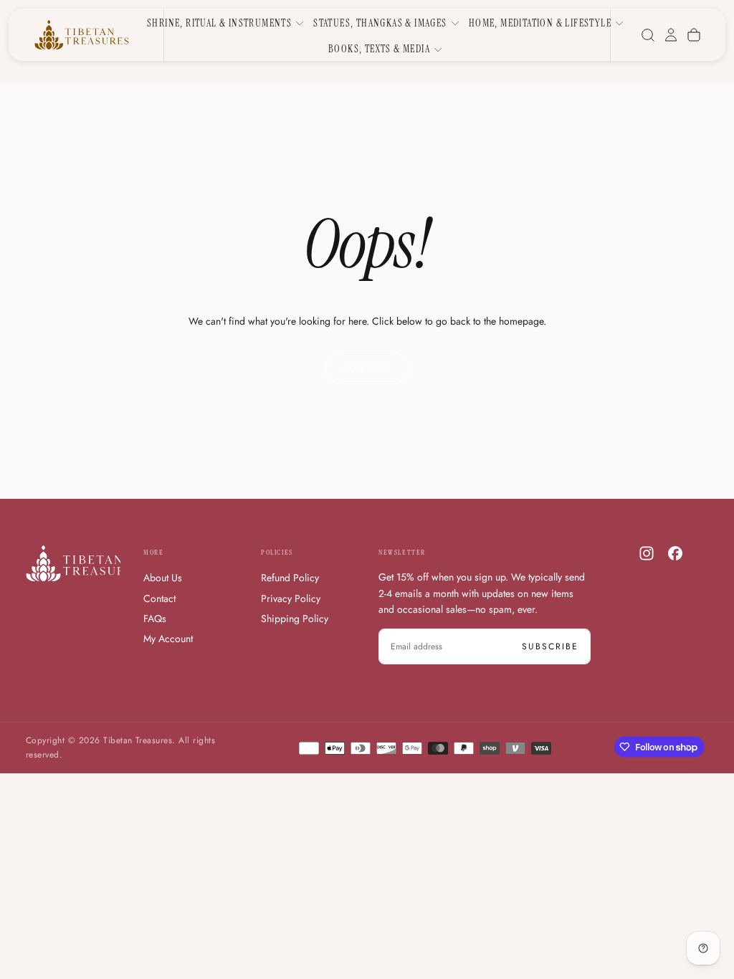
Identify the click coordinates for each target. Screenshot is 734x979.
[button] (648, 35)
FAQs (154, 618)
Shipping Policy (294, 618)
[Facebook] (675, 553)
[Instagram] (646, 553)
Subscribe (550, 646)
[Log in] (671, 35)
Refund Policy (290, 577)
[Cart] (693, 35)
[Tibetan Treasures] (83, 563)
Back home (367, 368)
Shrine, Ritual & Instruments (219, 22)
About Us (162, 577)
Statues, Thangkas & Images (380, 22)
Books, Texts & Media (379, 48)
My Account (168, 638)
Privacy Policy (290, 598)
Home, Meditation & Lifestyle (540, 22)
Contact (159, 598)
